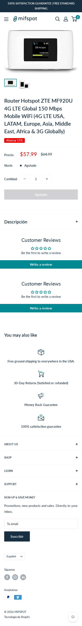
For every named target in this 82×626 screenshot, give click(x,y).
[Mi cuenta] (66, 19)
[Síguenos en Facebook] (7, 577)
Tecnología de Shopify (17, 617)
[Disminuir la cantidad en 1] (24, 178)
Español (11, 556)
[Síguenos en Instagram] (15, 577)
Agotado (41, 194)
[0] (74, 19)
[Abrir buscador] (57, 19)
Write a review (41, 264)
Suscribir (17, 536)
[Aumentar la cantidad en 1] (46, 178)
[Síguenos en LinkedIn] (23, 577)
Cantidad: (10, 179)
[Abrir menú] (6, 19)
